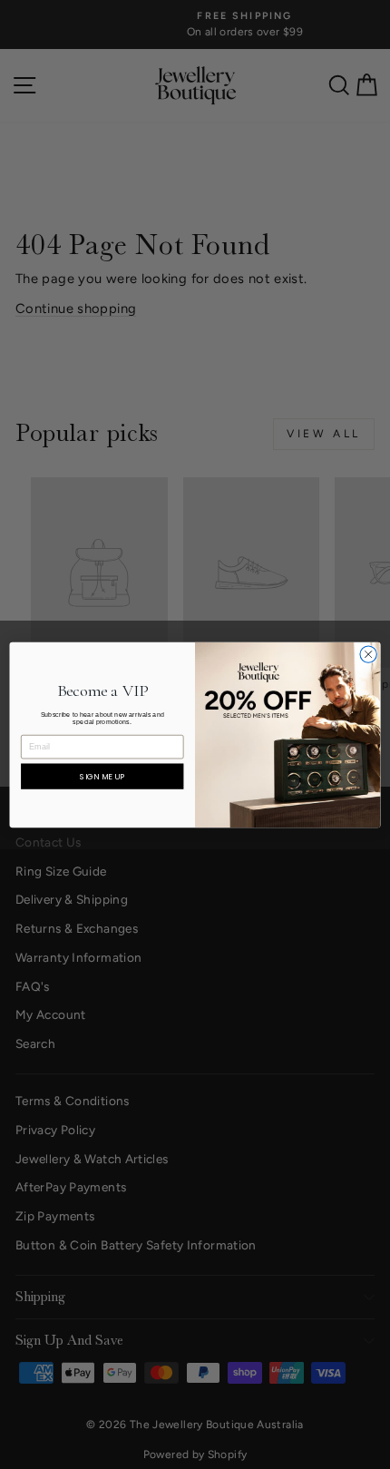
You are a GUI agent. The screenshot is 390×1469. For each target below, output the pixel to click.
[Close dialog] (368, 653)
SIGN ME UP (102, 776)
